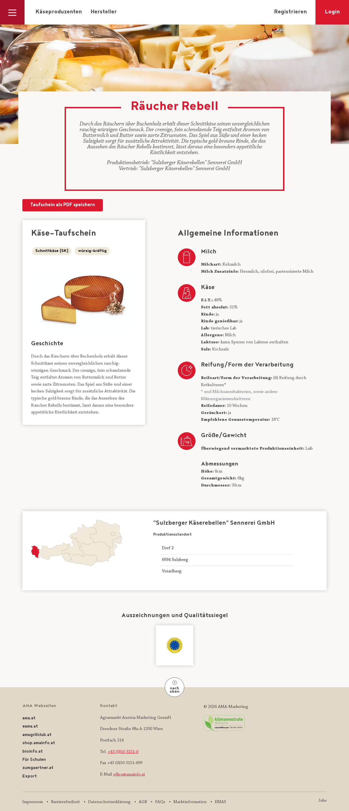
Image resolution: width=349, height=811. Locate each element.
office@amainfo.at (129, 774)
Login (332, 12)
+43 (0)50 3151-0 (123, 752)
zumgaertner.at (37, 768)
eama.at (30, 726)
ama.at (28, 718)
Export (29, 776)
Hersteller (104, 12)
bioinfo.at (32, 752)
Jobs (322, 800)
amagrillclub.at (37, 735)
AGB (143, 802)
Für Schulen (34, 760)
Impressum (32, 802)
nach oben (174, 690)
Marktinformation (190, 802)
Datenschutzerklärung (109, 802)
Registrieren (290, 12)
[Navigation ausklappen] (12, 12)
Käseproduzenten (58, 12)
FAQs (160, 802)
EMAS (220, 802)
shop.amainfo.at (38, 743)
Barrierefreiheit (65, 802)
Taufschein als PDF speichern (62, 205)
